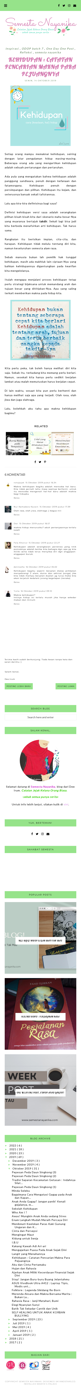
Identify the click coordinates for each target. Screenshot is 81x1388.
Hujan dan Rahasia (24, 1268)
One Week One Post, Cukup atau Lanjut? (40, 1092)
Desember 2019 (24, 1160)
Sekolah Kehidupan (25, 1208)
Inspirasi (12, 48)
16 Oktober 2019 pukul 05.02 (41, 567)
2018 (13, 1338)
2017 (13, 1342)
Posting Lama (65, 686)
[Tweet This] (40, 462)
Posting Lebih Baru (19, 686)
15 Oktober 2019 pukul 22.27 (44, 543)
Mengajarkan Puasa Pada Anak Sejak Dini (39, 1249)
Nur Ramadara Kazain (26, 507)
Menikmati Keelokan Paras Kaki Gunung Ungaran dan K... (39, 1225)
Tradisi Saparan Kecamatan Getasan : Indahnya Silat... (44, 1181)
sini (66, 804)
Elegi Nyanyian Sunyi (26, 1304)
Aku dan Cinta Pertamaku (29, 1264)
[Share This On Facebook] (35, 462)
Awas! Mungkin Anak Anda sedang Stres (39, 1216)
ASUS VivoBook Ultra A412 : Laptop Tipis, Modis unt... (40, 1284)
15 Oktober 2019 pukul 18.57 (34, 523)
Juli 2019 (19, 1323)
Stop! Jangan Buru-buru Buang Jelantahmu (41, 1279)
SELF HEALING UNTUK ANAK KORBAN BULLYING (38, 1314)
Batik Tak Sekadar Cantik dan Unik (35, 1308)
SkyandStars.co (65, 1381)
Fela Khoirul (21, 543)
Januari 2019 (22, 1334)
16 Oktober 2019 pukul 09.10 (36, 591)
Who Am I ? (19, 1212)
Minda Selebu (21, 1190)
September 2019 (24, 1319)
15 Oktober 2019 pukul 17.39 (55, 507)
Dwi (16, 523)
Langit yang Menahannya (28, 1253)
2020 (13, 1153)
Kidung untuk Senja (25, 1238)
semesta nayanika (48, 52)
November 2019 (24, 1164)
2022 (13, 1145)
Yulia (17, 591)
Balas (17, 498)
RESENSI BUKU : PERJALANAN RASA (40, 1016)
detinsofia (19, 567)
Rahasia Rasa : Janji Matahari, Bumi (35, 1300)
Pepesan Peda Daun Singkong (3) (34, 1172)
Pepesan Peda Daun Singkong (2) (34, 1176)
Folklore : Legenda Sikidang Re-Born (36, 1290)
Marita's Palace (47, 1384)
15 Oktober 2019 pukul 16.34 (40, 482)
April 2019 (20, 1330)
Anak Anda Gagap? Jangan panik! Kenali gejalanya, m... (39, 1203)
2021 (13, 1149)
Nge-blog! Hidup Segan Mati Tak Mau (40, 940)
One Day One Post (60, 48)
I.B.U (15, 1242)
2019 (13, 1157)
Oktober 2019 (22, 1168)
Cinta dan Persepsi (24, 1230)
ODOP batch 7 (33, 48)
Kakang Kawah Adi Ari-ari (29, 1246)
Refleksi (26, 52)
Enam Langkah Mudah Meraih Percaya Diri (40, 1220)
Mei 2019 (19, 1327)
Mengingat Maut (23, 1234)
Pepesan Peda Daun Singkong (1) (34, 1187)
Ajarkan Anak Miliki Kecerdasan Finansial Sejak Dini (43, 1274)
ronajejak (19, 482)
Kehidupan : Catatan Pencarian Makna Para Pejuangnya (41, 1259)
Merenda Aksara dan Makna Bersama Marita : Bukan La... (42, 1295)
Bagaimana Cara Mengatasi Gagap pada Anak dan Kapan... (42, 1196)
